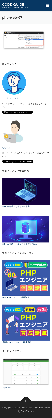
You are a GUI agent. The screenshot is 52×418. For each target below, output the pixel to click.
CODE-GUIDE (13, 4)
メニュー (47, 5)
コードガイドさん (10, 98)
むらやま (6, 147)
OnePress (38, 407)
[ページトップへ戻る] (26, 401)
